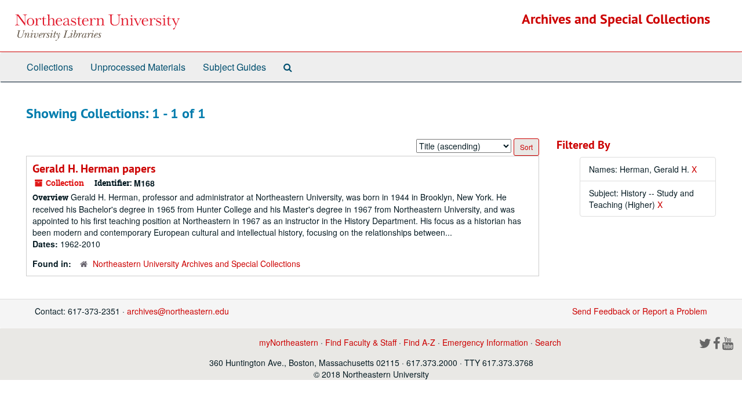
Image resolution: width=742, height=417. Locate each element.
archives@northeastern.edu (178, 311)
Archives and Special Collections (616, 19)
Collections (50, 67)
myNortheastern (288, 342)
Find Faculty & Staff (361, 342)
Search (548, 342)
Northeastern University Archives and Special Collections (196, 263)
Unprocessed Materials (138, 67)
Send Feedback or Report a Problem (639, 311)
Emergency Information (485, 342)
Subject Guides (234, 67)
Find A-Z (419, 342)
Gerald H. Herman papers (93, 168)
